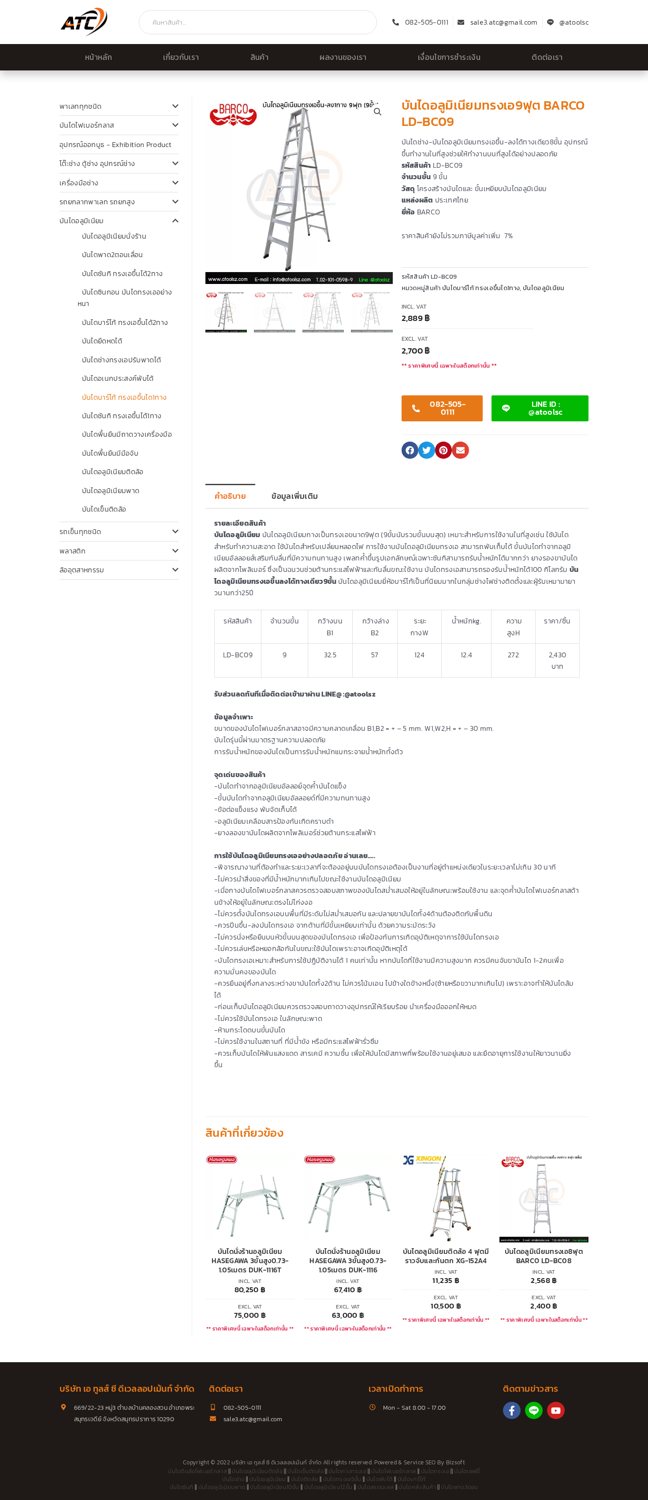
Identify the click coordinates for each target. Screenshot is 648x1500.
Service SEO (420, 1462)
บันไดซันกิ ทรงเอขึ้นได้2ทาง (122, 273)
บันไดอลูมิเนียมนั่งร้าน (114, 236)
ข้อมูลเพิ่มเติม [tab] (295, 496)
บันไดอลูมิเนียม (82, 220)
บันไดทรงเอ (435, 1471)
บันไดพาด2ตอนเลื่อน (112, 254)
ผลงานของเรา (343, 57)
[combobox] (258, 22)
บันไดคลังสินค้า (417, 1487)
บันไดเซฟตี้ (467, 1471)
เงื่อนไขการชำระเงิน (449, 57)
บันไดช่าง (233, 1479)
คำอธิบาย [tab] (230, 496)
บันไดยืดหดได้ (102, 340)
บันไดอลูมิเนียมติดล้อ (113, 471)
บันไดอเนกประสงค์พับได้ (118, 378)
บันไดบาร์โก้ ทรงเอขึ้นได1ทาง (124, 397)
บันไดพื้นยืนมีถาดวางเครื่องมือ (127, 434)
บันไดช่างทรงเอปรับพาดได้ (121, 359)
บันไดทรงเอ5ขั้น (342, 1479)
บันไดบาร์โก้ (412, 1479)
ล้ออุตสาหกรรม (82, 569)
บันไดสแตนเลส (376, 1487)
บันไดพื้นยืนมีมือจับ (110, 453)
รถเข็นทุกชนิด (80, 531)
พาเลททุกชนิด (80, 106)
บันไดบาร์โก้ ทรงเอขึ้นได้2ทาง (125, 322)
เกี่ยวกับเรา (181, 57)
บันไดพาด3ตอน (459, 1487)
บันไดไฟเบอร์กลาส (87, 125)
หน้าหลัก (98, 57)
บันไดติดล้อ (304, 1479)
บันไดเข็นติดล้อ (104, 509)
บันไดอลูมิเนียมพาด (110, 490)
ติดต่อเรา (547, 57)
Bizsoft (455, 1462)
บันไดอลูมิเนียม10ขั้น (274, 1487)
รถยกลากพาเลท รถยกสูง (97, 201)
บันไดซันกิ (181, 1487)
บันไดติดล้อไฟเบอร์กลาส (197, 1471)
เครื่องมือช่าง (79, 182)
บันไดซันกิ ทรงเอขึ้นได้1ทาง (122, 415)
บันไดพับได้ (379, 1479)
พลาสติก (73, 550)
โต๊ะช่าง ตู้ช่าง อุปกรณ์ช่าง (97, 163)
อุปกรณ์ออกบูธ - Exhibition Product (115, 144)
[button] (378, 112)
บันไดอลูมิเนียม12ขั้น (328, 1487)
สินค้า (259, 57)
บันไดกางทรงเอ (347, 1471)
